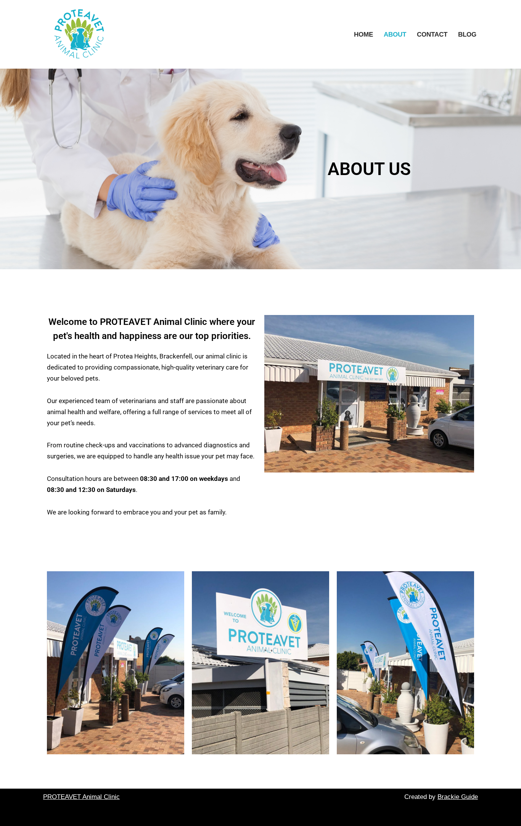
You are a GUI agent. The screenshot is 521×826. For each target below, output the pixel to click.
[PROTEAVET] (81, 34)
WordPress (115, 815)
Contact (432, 34)
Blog (467, 34)
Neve (50, 815)
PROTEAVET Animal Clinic (81, 796)
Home (363, 34)
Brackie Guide (457, 796)
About (395, 34)
